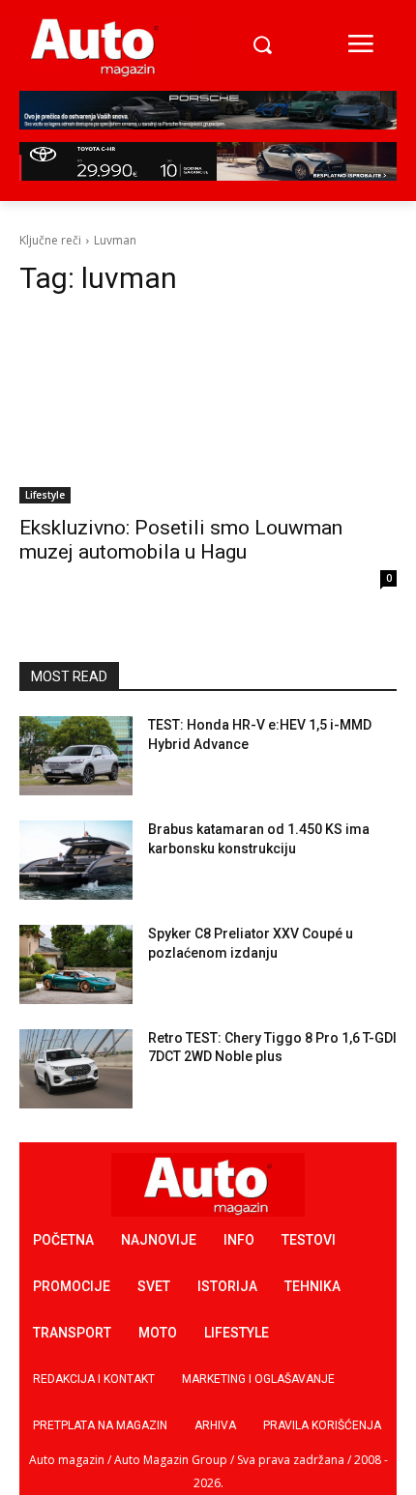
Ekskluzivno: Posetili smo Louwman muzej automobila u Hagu (180, 539)
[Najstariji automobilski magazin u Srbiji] (94, 46)
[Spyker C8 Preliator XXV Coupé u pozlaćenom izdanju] (76, 964)
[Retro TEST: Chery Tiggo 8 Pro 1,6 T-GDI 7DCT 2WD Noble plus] (76, 1068)
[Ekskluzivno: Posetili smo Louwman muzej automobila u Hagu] (208, 409)
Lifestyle (45, 495)
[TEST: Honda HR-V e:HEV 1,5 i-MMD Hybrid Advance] (76, 755)
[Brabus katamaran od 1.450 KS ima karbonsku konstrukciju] (76, 860)
